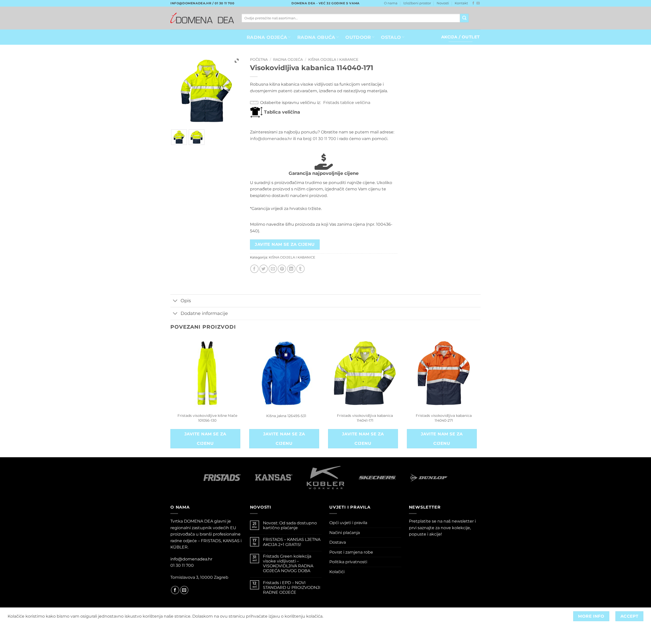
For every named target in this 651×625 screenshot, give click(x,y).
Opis (186, 300)
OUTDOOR (358, 37)
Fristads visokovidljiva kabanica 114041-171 (365, 418)
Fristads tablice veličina (346, 102)
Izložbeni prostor (417, 3)
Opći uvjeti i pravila (348, 522)
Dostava (337, 542)
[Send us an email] (478, 3)
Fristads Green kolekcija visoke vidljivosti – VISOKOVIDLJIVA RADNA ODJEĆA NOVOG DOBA (288, 563)
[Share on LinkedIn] (291, 269)
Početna (259, 59)
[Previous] (170, 396)
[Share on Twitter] (263, 269)
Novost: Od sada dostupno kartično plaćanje (290, 525)
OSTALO (391, 37)
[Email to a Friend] (273, 269)
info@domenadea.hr (271, 138)
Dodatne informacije (204, 313)
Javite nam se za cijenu (285, 244)
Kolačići (337, 571)
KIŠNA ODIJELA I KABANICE (333, 59)
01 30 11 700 (324, 138)
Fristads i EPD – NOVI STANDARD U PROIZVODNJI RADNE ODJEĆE (291, 587)
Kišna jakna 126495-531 (286, 416)
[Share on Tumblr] (300, 269)
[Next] (480, 396)
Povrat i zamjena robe (351, 552)
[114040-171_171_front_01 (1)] (179, 137)
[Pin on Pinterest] (282, 269)
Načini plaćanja (344, 532)
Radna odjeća (288, 59)
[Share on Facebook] (254, 269)
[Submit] (464, 18)
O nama (390, 3)
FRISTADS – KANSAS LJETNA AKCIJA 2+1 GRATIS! (291, 542)
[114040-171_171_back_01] (196, 137)
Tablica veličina (281, 112)
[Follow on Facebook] (473, 3)
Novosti (443, 3)
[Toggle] (175, 301)
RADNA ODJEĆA (267, 37)
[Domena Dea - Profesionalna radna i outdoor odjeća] (202, 18)
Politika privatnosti (348, 561)
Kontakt (461, 3)
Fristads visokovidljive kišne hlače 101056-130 (207, 418)
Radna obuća (316, 37)
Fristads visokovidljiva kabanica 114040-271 (444, 418)
